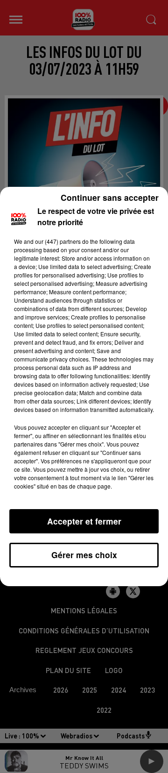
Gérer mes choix (84, 554)
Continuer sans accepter (110, 197)
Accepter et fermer (84, 521)
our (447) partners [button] (58, 241)
